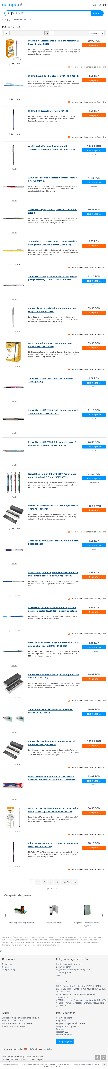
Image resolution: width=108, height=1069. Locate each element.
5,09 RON (94, 540)
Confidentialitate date (12, 1056)
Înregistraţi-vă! (65, 1041)
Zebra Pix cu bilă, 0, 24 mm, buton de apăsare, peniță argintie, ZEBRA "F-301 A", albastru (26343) (52, 279)
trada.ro (94, 186)
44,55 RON (94, 177)
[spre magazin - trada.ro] (15, 186)
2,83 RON (94, 241)
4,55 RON (94, 642)
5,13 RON (94, 607)
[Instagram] (103, 1057)
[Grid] (51, 33)
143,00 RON (94, 505)
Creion (59, 975)
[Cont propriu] (104, 5)
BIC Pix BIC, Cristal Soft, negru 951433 (48, 110)
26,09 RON (94, 442)
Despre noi (7, 964)
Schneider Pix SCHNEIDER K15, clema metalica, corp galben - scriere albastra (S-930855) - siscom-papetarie (53, 244)
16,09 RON (94, 709)
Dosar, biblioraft (54, 922)
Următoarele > (69, 882)
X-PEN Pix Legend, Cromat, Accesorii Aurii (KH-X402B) (81, 1000)
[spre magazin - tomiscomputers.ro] (15, 852)
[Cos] (99, 5)
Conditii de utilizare (34, 1056)
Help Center (61, 1020)
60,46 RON (94, 209)
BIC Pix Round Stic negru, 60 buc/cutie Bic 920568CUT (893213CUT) (75, 996)
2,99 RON (94, 111)
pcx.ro (94, 154)
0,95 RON (94, 572)
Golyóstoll (32, 1049)
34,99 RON (94, 808)
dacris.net (94, 651)
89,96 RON (94, 343)
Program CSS (62, 1031)
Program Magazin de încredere (70, 1023)
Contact (5, 966)
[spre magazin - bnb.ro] (15, 49)
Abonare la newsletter (12, 1020)
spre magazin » (94, 150)
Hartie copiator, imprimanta (21, 922)
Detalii (14, 169)
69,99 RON (94, 40)
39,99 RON (94, 308)
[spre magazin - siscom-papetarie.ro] (15, 250)
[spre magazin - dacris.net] (15, 651)
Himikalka (47, 1049)
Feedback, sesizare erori (13, 1026)
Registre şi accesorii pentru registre (87, 924)
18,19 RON (94, 843)
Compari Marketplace (66, 1026)
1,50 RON (94, 75)
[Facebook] (97, 1057)
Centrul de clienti (64, 1017)
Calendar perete (63, 972)
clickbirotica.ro (94, 482)
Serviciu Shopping (64, 1034)
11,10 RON (94, 276)
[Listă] (46, 33)
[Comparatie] (95, 5)
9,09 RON (94, 378)
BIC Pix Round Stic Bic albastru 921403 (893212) (53, 75)
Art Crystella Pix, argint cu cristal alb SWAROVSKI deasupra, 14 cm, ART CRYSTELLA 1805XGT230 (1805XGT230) (52, 149)
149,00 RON (94, 146)
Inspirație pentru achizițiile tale (17, 1023)
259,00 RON (94, 741)
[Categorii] (90, 5)
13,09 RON (94, 776)
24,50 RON (94, 474)
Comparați (94, 45)
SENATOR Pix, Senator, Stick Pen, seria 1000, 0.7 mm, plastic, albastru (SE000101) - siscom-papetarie (53, 575)
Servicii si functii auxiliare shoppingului (20, 1017)
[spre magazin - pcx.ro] (15, 154)
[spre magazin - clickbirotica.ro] (15, 482)
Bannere (60, 1029)
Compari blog (8, 969)
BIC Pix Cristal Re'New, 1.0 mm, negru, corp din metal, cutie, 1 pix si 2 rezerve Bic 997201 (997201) (53, 811)
